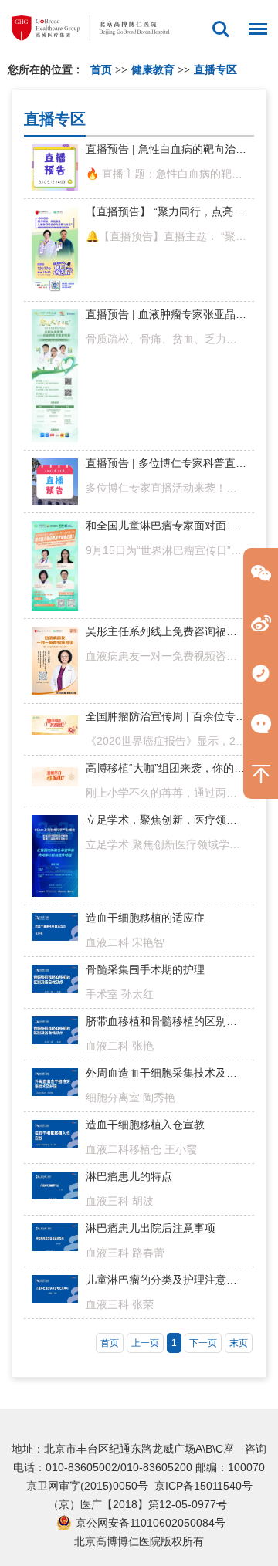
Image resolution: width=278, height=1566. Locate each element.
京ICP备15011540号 (203, 1486)
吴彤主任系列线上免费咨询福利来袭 (172, 631)
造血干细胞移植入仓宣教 (145, 1124)
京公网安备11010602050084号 (150, 1523)
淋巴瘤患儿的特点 (129, 1176)
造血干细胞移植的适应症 (145, 918)
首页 (101, 70)
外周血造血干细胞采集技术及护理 (167, 1073)
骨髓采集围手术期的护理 (145, 969)
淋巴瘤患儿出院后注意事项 (150, 1228)
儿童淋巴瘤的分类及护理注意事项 (167, 1279)
